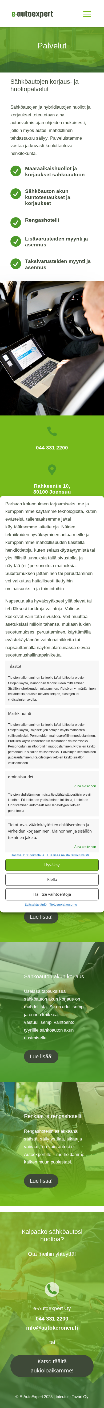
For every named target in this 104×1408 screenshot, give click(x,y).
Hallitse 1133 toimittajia (27, 855)
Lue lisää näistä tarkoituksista (68, 855)
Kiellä (52, 879)
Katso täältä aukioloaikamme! (52, 1366)
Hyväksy (52, 865)
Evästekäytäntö (36, 904)
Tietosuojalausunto (63, 904)
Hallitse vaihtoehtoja (52, 894)
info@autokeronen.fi (52, 1328)
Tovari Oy (80, 1396)
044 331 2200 (52, 448)
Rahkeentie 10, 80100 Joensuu (52, 489)
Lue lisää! (41, 916)
